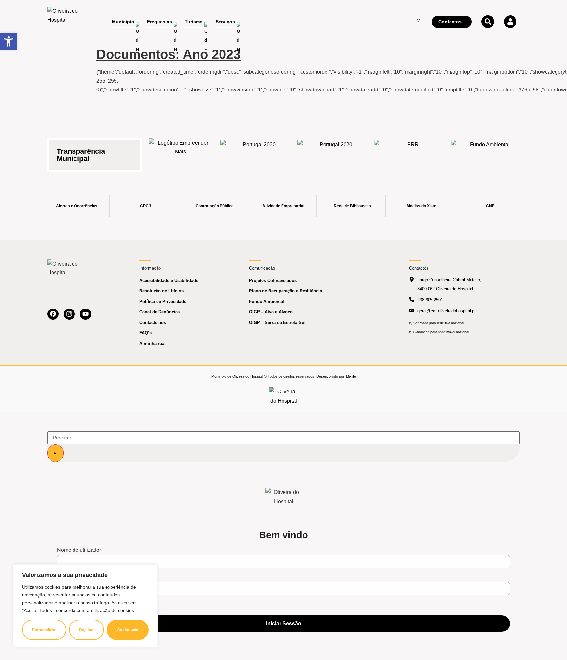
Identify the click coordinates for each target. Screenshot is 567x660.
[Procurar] (55, 453)
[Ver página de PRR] (410, 151)
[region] (85, 605)
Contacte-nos (152, 322)
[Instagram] (69, 314)
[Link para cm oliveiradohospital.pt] (65, 22)
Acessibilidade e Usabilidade (168, 280)
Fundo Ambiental (266, 301)
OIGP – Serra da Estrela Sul (277, 322)
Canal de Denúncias (159, 312)
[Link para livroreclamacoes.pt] (283, 396)
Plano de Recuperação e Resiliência (285, 291)
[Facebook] (53, 314)
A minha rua (151, 343)
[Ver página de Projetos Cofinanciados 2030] (256, 151)
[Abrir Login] (510, 21)
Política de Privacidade (162, 301)
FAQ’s (145, 332)
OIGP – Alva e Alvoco (271, 312)
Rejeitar (86, 630)
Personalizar (44, 630)
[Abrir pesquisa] (487, 21)
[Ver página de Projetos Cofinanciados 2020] (333, 151)
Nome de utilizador (79, 550)
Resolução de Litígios (161, 291)
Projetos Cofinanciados (273, 280)
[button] (8, 41)
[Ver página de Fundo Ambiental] (487, 151)
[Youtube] (85, 314)
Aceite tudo (127, 630)
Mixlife (351, 376)
